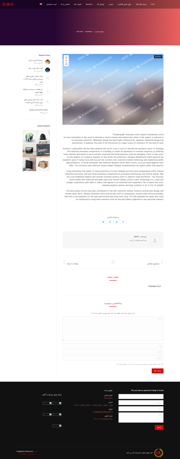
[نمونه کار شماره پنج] (43, 164)
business (158, 57)
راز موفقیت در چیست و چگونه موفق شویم (33, 91)
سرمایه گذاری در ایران (36, 60)
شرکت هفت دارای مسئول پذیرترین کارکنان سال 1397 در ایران (33, 79)
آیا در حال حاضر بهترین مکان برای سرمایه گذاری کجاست (33, 101)
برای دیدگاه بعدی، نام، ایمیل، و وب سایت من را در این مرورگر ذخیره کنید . (138, 364)
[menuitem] (153, 4)
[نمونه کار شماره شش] (29, 151)
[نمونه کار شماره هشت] (29, 137)
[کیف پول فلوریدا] (43, 137)
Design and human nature (38, 110)
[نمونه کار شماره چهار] (29, 164)
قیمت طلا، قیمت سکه (36, 68)
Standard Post (154, 286)
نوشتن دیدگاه (96, 208)
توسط (115, 208)
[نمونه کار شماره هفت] (43, 151)
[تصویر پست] (47, 62)
